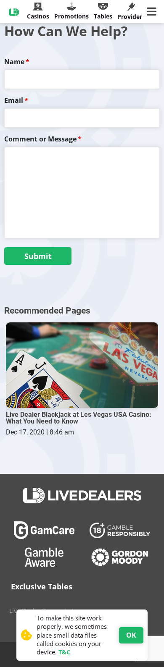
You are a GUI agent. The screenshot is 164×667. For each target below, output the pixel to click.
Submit (38, 256)
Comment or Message (40, 139)
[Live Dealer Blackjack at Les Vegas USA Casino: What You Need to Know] (82, 365)
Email (13, 100)
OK (131, 635)
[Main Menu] (153, 12)
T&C (64, 652)
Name (14, 61)
